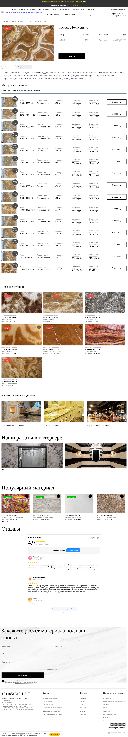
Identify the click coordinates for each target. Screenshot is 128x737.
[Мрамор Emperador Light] (111, 503)
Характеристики (24, 67)
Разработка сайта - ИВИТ (118, 732)
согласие (11, 681)
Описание (8, 67)
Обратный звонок (120, 16)
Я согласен (54, 734)
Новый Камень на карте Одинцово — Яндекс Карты (64, 612)
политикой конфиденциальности (26, 682)
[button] (2, 469)
